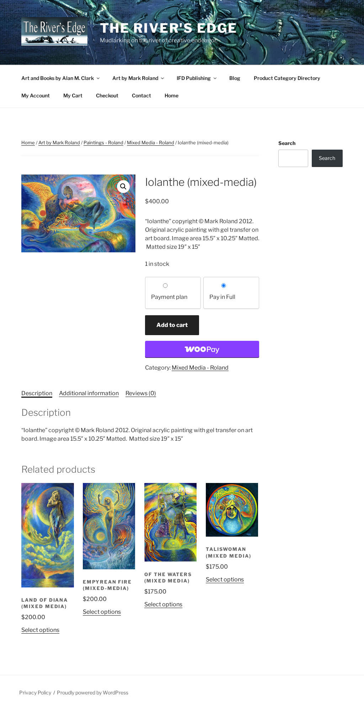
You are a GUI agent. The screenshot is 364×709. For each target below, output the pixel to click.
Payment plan (169, 297)
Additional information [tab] (89, 393)
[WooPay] (202, 349)
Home (171, 95)
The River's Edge (168, 28)
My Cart (72, 95)
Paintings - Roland (103, 142)
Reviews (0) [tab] (140, 393)
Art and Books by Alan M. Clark (57, 78)
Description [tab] (36, 393)
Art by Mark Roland (135, 78)
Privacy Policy (35, 692)
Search (286, 143)
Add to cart (172, 325)
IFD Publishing (194, 78)
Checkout (107, 95)
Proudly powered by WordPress (92, 692)
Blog (234, 78)
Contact (141, 95)
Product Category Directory (287, 78)
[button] (123, 186)
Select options (40, 630)
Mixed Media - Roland (150, 142)
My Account (35, 95)
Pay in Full (222, 297)
